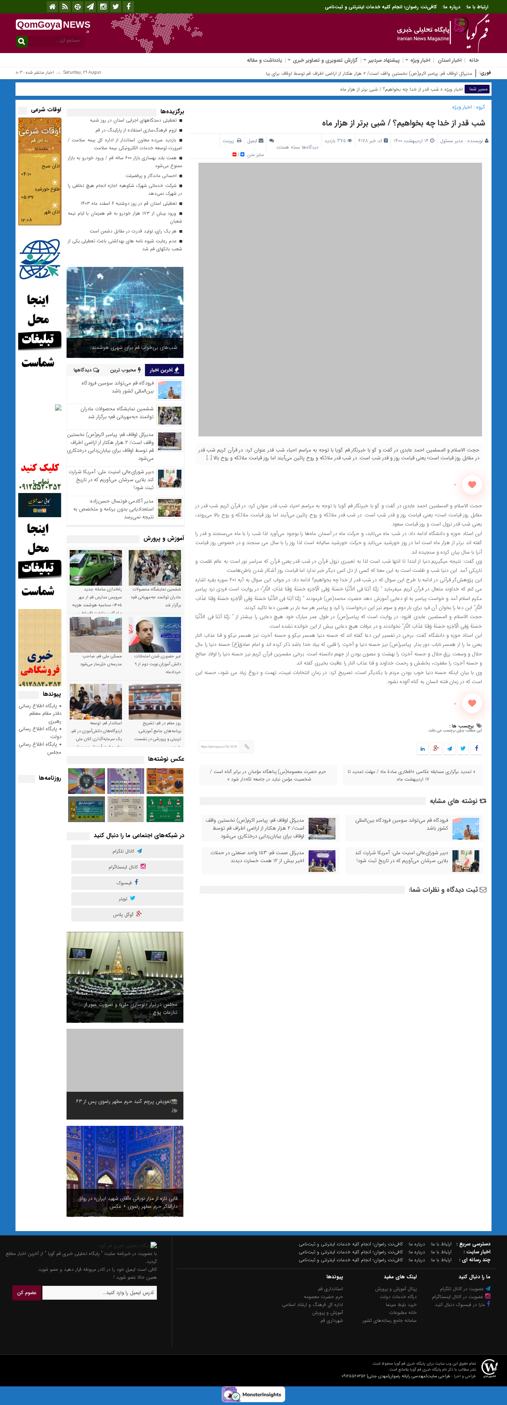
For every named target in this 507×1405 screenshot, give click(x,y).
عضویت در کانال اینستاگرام (458, 1296)
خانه (474, 60)
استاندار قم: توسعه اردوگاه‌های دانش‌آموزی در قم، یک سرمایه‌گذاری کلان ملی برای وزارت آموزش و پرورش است (96, 739)
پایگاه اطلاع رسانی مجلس (40, 748)
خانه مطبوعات (403, 1312)
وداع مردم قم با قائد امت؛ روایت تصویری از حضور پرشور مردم (125, 1202)
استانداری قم (330, 1289)
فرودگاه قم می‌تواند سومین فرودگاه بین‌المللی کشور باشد (401, 824)
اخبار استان (449, 60)
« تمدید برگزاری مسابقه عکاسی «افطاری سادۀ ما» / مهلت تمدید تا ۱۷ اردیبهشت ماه (411, 775)
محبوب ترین (124, 370)
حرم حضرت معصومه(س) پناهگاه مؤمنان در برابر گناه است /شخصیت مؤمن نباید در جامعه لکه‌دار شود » (268, 775)
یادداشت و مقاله (264, 60)
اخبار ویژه (420, 60)
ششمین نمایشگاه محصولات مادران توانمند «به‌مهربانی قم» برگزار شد (117, 413)
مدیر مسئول (451, 141)
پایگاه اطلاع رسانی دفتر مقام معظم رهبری (40, 713)
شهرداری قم (331, 1320)
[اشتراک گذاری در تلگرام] (449, 749)
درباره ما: (451, 7)
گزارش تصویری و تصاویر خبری (325, 60)
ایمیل (252, 141)
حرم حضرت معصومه (323, 1296)
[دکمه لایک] (472, 485)
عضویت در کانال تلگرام (462, 1289)
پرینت (230, 141)
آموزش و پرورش (327, 1312)
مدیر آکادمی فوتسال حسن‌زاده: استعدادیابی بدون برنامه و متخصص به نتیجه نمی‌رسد (113, 509)
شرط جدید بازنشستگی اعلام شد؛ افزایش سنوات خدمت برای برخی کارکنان (127, 1105)
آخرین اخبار (162, 370)
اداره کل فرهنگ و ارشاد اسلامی (312, 1304)
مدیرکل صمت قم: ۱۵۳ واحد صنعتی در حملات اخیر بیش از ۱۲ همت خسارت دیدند (257, 857)
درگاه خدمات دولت (398, 1296)
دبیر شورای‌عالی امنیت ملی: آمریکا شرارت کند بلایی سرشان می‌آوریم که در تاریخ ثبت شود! (401, 857)
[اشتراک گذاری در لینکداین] (423, 749)
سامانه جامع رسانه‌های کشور (389, 1320)
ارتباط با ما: (477, 7)
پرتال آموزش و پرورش (396, 1289)
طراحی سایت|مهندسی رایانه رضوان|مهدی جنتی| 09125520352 (395, 1376)
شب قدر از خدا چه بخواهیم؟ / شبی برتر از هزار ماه (403, 123)
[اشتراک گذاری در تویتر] (463, 749)
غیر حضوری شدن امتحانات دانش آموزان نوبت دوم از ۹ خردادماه (157, 664)
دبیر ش (465, 73)
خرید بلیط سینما (401, 1304)
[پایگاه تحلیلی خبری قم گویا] (128, 1245)
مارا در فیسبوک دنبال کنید (460, 1304)
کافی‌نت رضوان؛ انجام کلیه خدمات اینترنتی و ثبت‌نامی (381, 7)
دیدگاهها (83, 370)
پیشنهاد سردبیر (384, 60)
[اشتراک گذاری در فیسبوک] (476, 749)
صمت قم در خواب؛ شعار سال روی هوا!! (137, 1012)
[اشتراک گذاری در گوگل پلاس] (436, 749)
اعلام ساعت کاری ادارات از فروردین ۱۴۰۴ (136, 347)
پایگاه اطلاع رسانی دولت (40, 733)
